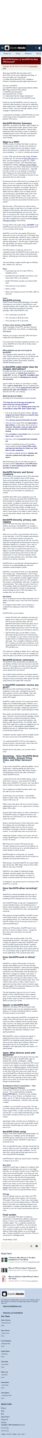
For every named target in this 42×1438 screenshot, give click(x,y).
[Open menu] (2, 48)
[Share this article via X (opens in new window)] (31, 1246)
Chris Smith (4, 1361)
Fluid (3, 1434)
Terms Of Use (5, 1430)
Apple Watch (5, 1417)
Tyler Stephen (5, 1392)
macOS (5, 1187)
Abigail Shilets (5, 1351)
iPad (2, 1411)
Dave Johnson (33, 1270)
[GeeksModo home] (15, 50)
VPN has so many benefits (28, 165)
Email (2, 1325)
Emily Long (4, 1372)
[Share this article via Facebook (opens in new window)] (36, 1246)
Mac (2, 1414)
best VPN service (30, 158)
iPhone (3, 1408)
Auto (14, 1434)
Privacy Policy (5, 1428)
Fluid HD (8, 1434)
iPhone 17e (7, 53)
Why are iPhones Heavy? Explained (22, 1268)
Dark (23, 1434)
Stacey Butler (5, 1382)
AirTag (18, 53)
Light (19, 1434)
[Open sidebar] (39, 48)
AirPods (3, 1422)
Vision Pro (4, 1420)
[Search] (36, 48)
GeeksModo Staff (34, 1262)
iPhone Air (28, 53)
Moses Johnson (6, 1320)
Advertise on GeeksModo (13, 1313)
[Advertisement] (21, 22)
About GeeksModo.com (12, 1306)
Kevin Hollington (32, 1281)
